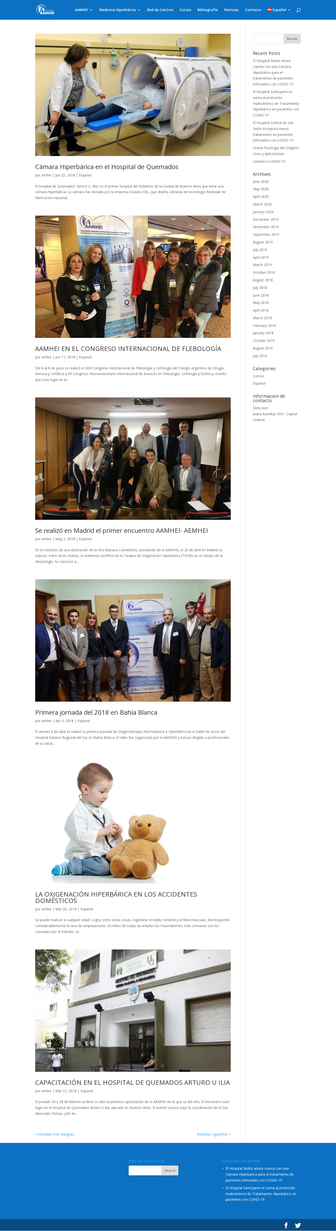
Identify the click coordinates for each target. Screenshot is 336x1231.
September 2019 (266, 234)
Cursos (185, 10)
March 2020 (262, 204)
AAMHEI (81, 10)
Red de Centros (160, 10)
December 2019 (265, 219)
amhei (46, 175)
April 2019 (261, 257)
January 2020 (263, 211)
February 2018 (264, 325)
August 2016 (263, 348)
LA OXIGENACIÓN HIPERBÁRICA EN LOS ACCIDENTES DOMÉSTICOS (116, 897)
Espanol (85, 175)
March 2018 (262, 318)
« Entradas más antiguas (54, 1134)
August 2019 (263, 242)
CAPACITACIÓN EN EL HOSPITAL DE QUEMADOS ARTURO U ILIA (132, 1082)
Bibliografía (208, 10)
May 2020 (261, 189)
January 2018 (263, 333)
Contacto (253, 10)
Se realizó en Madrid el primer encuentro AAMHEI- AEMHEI (121, 530)
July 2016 (260, 355)
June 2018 (261, 295)
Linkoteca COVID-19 (269, 161)
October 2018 (264, 272)
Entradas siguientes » (214, 1134)
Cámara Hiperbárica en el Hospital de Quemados (106, 166)
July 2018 (260, 287)
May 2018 (261, 302)
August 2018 (263, 280)
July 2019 (260, 249)
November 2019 (266, 226)
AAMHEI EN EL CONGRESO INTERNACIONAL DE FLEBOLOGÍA (128, 348)
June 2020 (261, 181)
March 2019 (262, 264)
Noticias (231, 10)
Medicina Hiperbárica (117, 10)
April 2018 (261, 310)
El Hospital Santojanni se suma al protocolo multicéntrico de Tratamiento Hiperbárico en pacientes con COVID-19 (276, 103)
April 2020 (261, 196)
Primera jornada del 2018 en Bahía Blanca (96, 712)
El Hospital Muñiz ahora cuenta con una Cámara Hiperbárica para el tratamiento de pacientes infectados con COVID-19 (273, 72)
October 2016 (264, 340)
